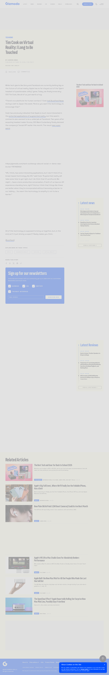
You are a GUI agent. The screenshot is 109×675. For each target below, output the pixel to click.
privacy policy (84, 669)
